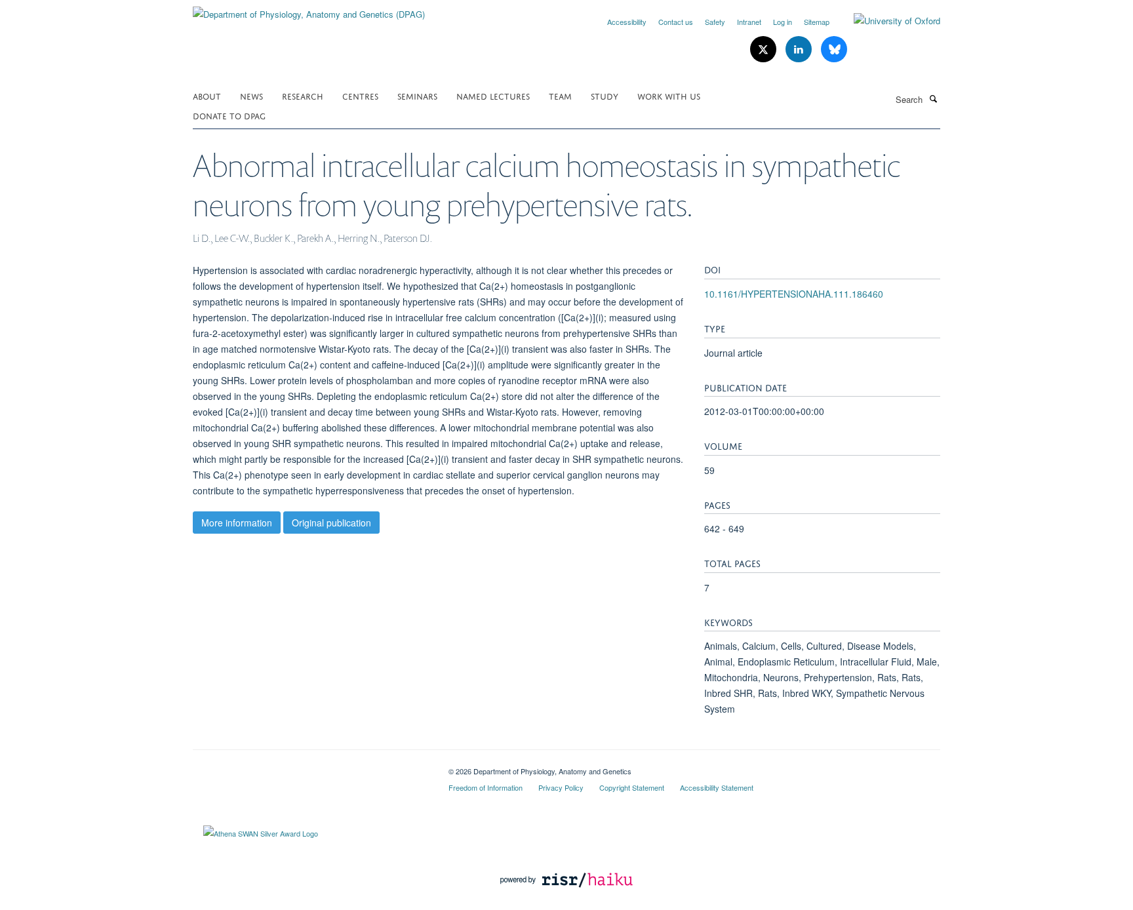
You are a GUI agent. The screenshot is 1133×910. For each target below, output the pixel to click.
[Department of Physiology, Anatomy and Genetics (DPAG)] (309, 9)
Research (302, 95)
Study (604, 95)
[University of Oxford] (887, 21)
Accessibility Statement (716, 787)
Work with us (668, 95)
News (251, 95)
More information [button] (236, 522)
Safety (715, 21)
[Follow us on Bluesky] (834, 49)
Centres (360, 95)
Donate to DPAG (229, 115)
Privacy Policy (561, 787)
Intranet (749, 21)
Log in (782, 21)
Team (560, 95)
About (207, 95)
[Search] (933, 98)
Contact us (675, 21)
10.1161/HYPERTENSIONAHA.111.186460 (793, 293)
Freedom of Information (485, 787)
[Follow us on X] (764, 49)
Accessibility (626, 21)
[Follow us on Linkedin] (799, 49)
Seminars (417, 95)
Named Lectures (493, 95)
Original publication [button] (331, 522)
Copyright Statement (631, 787)
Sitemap (816, 21)
